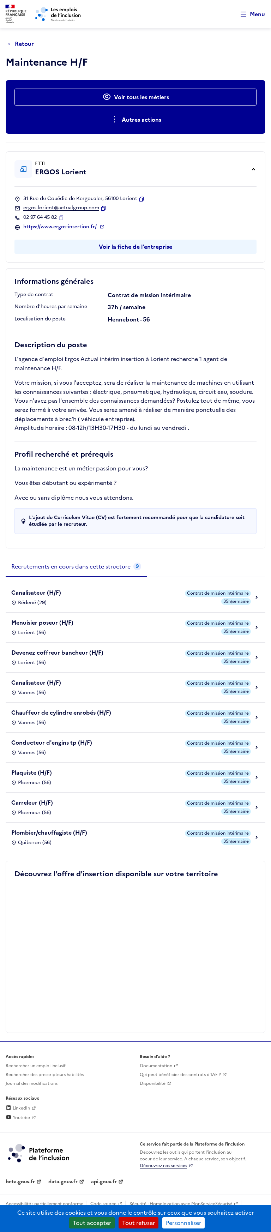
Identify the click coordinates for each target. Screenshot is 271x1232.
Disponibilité (152, 1083)
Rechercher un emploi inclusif (36, 1066)
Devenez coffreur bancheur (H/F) (57, 652)
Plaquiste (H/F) (31, 772)
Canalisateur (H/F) (36, 592)
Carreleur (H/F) (32, 802)
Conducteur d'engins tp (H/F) (51, 742)
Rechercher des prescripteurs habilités (45, 1074)
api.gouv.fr (104, 1181)
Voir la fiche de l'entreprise (135, 246)
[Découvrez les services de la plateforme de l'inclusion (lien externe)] (39, 1152)
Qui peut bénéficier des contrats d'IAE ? (180, 1074)
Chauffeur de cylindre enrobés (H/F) (61, 712)
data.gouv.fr (63, 1181)
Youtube (21, 1117)
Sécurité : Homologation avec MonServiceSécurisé (181, 1204)
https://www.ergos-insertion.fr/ (60, 226)
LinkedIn (21, 1108)
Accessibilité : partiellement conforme (44, 1204)
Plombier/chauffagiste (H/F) (49, 832)
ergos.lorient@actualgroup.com (61, 207)
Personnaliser (183, 1223)
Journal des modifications (32, 1083)
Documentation (156, 1066)
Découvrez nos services (163, 1165)
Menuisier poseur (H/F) (42, 622)
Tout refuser (138, 1223)
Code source (103, 1204)
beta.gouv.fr (20, 1181)
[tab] (76, 567)
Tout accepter (92, 1223)
